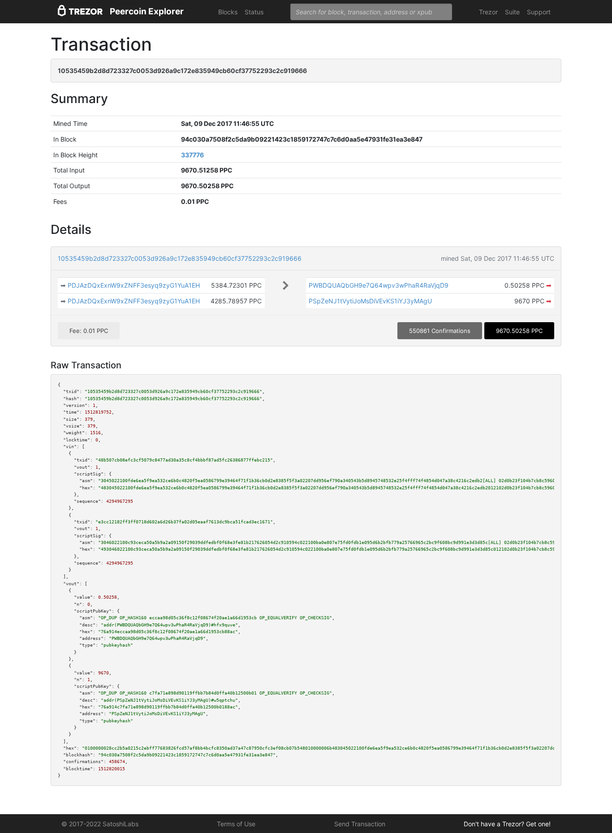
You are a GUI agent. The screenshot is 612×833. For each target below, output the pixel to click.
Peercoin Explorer (147, 11)
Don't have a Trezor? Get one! (507, 824)
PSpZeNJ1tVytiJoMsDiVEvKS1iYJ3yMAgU (370, 301)
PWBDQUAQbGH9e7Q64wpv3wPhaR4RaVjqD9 (378, 285)
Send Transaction (359, 824)
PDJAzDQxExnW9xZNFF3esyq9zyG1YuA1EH (134, 285)
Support (539, 12)
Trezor (488, 12)
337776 (192, 155)
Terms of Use (236, 824)
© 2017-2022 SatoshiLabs (99, 824)
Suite (512, 12)
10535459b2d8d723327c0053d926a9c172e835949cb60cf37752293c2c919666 (180, 258)
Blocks (227, 12)
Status (254, 12)
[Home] (80, 11)
